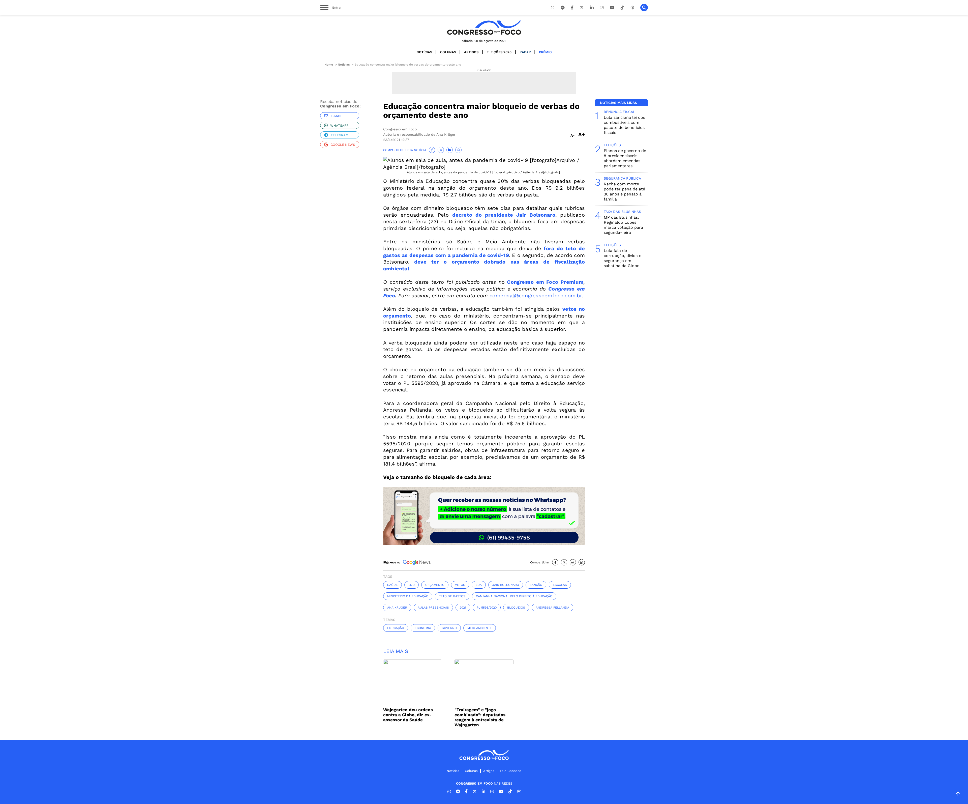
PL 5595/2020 (487, 607)
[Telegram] (563, 7)
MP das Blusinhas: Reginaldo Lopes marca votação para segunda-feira (623, 225)
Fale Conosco (510, 771)
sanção (536, 585)
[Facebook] (572, 7)
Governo (449, 628)
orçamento (434, 585)
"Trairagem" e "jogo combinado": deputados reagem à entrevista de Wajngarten (480, 717)
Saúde (392, 585)
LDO (411, 585)
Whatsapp (339, 125)
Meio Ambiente (479, 628)
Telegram (339, 135)
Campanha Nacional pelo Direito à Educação (514, 596)
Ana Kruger (397, 607)
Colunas (448, 52)
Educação (395, 628)
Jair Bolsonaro (505, 585)
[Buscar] (644, 7)
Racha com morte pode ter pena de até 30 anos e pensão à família (624, 192)
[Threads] (632, 7)
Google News (342, 145)
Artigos (471, 52)
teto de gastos (452, 596)
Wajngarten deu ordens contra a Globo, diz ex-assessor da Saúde (408, 714)
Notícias (424, 52)
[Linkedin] (592, 7)
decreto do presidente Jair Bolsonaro (504, 215)
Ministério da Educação (407, 596)
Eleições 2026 (499, 52)
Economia (423, 628)
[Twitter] (582, 7)
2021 (463, 607)
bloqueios (516, 607)
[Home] (484, 27)
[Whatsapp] (552, 7)
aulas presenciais (433, 607)
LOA (479, 585)
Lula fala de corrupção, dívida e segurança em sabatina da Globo (622, 258)
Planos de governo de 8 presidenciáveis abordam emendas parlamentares (625, 158)
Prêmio (545, 52)
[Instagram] (601, 7)
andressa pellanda (552, 607)
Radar (525, 52)
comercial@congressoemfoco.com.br (536, 296)
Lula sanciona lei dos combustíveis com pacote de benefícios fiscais (624, 125)
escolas (560, 585)
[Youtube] (612, 7)
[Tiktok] (622, 7)
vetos (460, 585)
